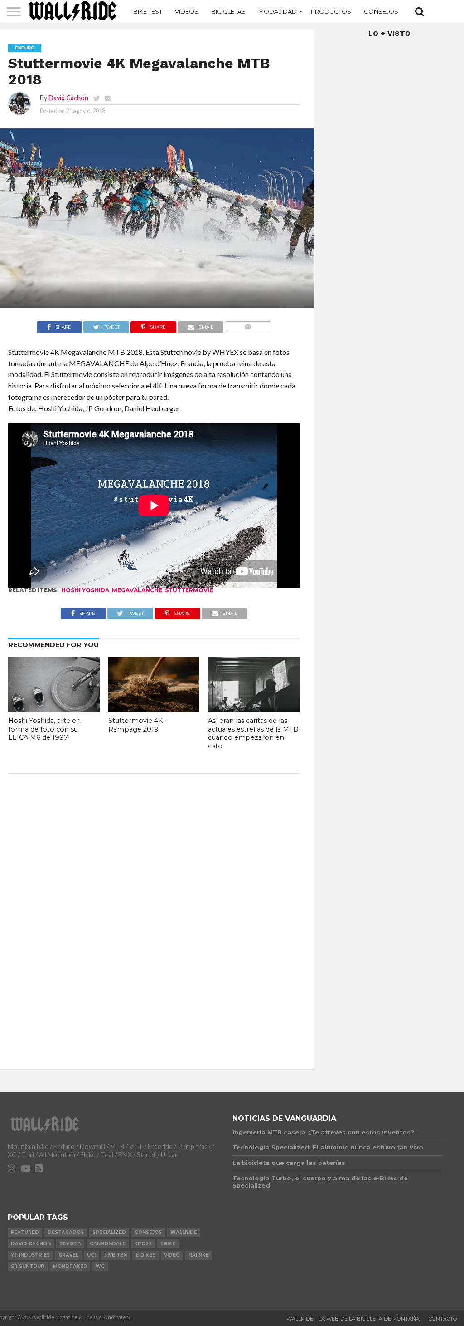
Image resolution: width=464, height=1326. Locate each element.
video (172, 1255)
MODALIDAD (277, 11)
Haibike (198, 1255)
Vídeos (186, 11)
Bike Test (147, 11)
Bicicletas (228, 11)
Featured (25, 1232)
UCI (91, 1255)
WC (100, 1266)
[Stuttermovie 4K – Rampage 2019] (154, 709)
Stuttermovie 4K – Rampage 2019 (138, 725)
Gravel (68, 1255)
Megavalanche (137, 590)
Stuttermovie (189, 590)
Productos (331, 11)
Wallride (183, 1232)
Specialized (109, 1232)
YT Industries (30, 1255)
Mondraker (70, 1266)
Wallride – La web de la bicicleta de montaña (353, 1319)
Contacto (443, 1319)
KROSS (143, 1244)
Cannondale (108, 1244)
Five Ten (115, 1255)
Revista (70, 1244)
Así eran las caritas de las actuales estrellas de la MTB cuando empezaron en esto (253, 733)
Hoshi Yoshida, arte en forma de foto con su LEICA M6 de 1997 (44, 729)
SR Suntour (27, 1266)
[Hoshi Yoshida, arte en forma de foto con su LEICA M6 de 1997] (54, 709)
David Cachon (68, 98)
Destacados (66, 1232)
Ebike (167, 1244)
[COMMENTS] (248, 324)
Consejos (381, 11)
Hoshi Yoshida (85, 590)
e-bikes (145, 1255)
